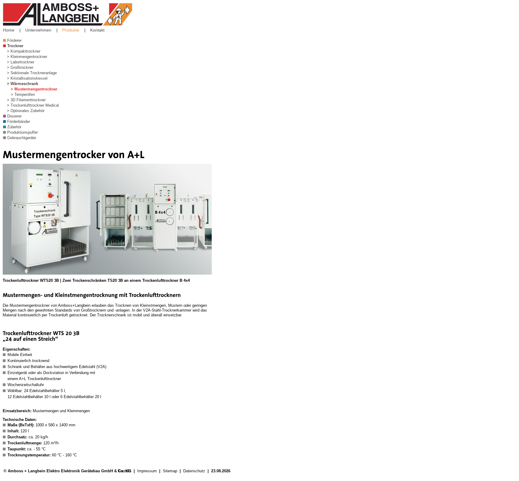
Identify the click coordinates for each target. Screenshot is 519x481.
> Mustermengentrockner (34, 89)
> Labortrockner (20, 62)
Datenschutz (194, 471)
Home (8, 30)
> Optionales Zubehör (25, 110)
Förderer (14, 40)
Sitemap (170, 471)
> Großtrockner (20, 67)
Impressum (147, 471)
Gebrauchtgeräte (21, 137)
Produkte (70, 30)
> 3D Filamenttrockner (26, 100)
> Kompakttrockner (23, 51)
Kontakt (97, 30)
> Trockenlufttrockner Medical (33, 105)
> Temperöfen (23, 94)
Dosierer (14, 116)
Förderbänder (18, 121)
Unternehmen (38, 30)
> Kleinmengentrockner (27, 56)
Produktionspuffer (22, 132)
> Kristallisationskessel (27, 78)
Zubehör (14, 127)
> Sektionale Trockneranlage (32, 73)
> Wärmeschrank (22, 83)
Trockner (15, 46)
